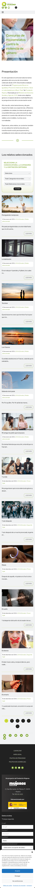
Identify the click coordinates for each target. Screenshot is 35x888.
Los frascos (6, 347)
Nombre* (5, 830)
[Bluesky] (27, 735)
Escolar (22, 219)
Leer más (28, 233)
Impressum (29, 885)
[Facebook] (4, 735)
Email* (4, 823)
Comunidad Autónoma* (9, 844)
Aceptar (17, 871)
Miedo (4, 565)
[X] (10, 735)
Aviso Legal (17, 754)
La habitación (6, 259)
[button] (32, 852)
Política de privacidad (17, 758)
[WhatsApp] (15, 735)
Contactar (17, 750)
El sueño (5, 609)
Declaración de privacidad (19, 885)
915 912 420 (19, 794)
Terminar (5, 303)
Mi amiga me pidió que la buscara (13, 433)
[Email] (4, 738)
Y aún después (7, 521)
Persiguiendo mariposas (10, 215)
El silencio (5, 651)
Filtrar (17, 188)
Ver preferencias (17, 881)
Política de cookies (7, 885)
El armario (5, 695)
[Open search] (16, 7)
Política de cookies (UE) (17, 762)
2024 (17, 219)
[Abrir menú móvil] (3, 12)
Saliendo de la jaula (8, 391)
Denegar (17, 876)
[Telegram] (21, 735)
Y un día (4, 477)
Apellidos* (5, 837)
